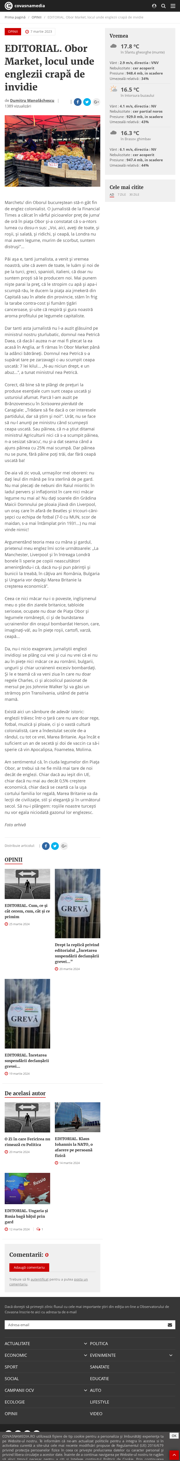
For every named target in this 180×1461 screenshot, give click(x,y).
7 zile (122, 194)
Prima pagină (15, 17)
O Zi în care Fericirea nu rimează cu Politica (27, 1142)
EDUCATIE (99, 1378)
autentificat (40, 1279)
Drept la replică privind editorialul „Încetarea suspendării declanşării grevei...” (77, 953)
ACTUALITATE (17, 1343)
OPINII (36, 17)
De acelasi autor (25, 1093)
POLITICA (99, 1343)
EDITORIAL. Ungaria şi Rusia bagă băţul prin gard (26, 1216)
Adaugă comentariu (29, 1267)
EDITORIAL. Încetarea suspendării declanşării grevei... (27, 1061)
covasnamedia (29, 5)
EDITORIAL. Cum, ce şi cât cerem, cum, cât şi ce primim (27, 911)
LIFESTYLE (99, 1402)
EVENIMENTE (103, 1355)
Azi (112, 194)
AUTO (95, 1390)
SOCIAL (12, 1378)
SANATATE (99, 1367)
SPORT (11, 1367)
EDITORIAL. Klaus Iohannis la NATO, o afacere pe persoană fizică (74, 1147)
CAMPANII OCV (19, 1390)
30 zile (134, 194)
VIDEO (96, 1413)
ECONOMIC (16, 1355)
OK (174, 1435)
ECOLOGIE (15, 1402)
